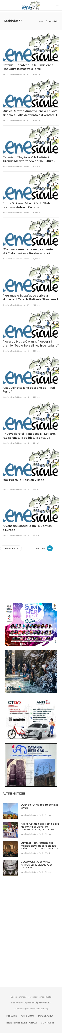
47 (37, 548)
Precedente (11, 548)
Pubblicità (45, 1015)
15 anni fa (25, 351)
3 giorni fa (36, 872)
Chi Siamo (27, 1015)
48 (43, 548)
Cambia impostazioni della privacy (31, 1008)
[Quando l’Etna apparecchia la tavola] (41, 811)
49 (49, 548)
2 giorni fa (36, 815)
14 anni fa (25, 74)
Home (41, 21)
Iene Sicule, (26, 815)
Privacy (11, 1015)
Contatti (47, 1022)
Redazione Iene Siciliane (12, 74)
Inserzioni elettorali (21, 1022)
